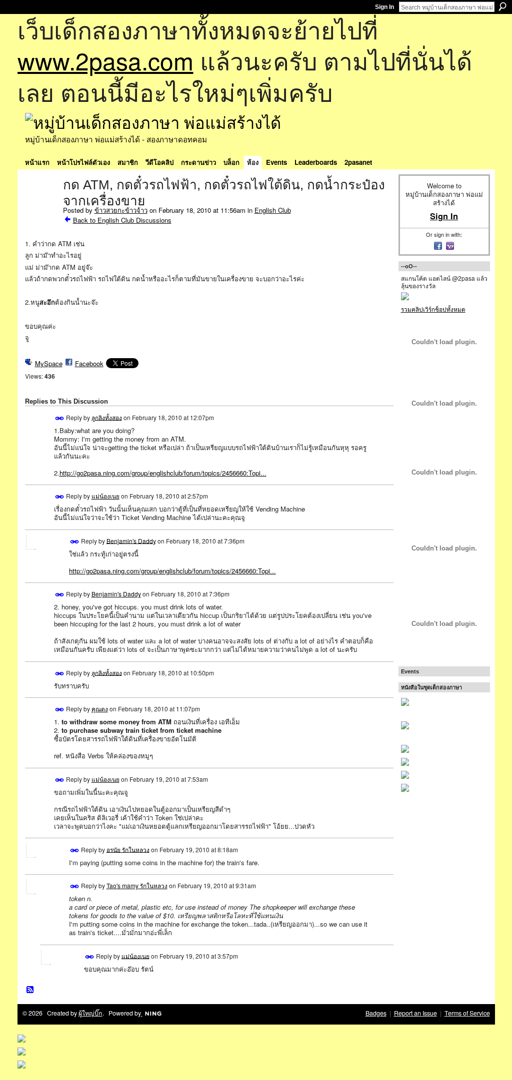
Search (502, 6)
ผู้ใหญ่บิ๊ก (90, 1013)
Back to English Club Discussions (122, 220)
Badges (376, 1013)
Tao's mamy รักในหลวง (137, 885)
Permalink (59, 418)
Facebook (89, 363)
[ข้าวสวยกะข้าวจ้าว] (41, 206)
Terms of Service (467, 1013)
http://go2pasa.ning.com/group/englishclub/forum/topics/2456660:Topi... (163, 473)
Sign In (384, 6)
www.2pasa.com (106, 60)
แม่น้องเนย (106, 496)
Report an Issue (415, 1013)
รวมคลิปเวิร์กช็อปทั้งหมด (433, 309)
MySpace (48, 363)
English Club (272, 210)
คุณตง (100, 708)
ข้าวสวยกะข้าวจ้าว (121, 210)
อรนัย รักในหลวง (128, 849)
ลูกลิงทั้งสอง (107, 417)
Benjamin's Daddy (131, 540)
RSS (30, 990)
